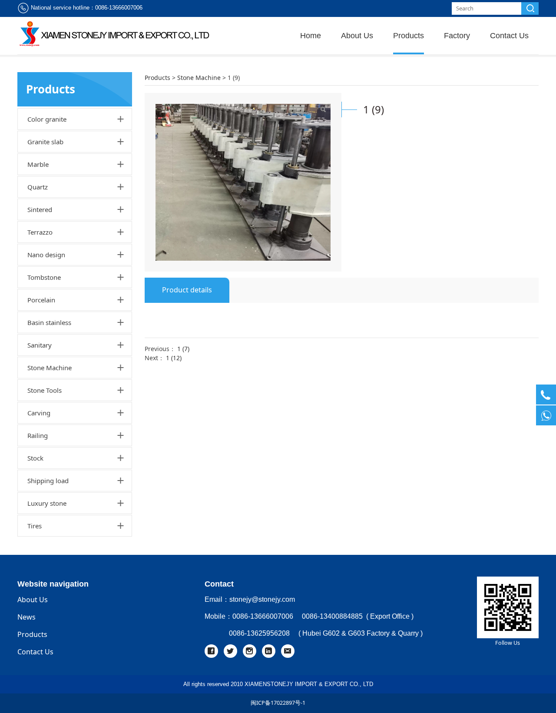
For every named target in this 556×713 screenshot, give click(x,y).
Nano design (46, 254)
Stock (35, 458)
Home (310, 35)
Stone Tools (44, 390)
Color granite (46, 119)
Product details (187, 290)
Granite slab (45, 141)
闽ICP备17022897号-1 (278, 702)
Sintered (39, 209)
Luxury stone (46, 503)
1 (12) (174, 358)
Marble (38, 164)
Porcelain (41, 299)
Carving (38, 412)
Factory (457, 35)
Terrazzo (40, 232)
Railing (37, 435)
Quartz (37, 186)
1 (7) (183, 349)
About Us (357, 35)
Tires (34, 525)
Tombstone (44, 277)
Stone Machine (49, 367)
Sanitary (39, 345)
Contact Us (509, 35)
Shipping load (48, 480)
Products (408, 35)
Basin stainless (49, 322)
